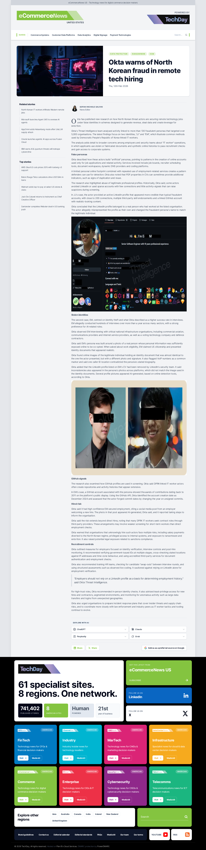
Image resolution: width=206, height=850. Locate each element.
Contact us (44, 834)
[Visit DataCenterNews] (162, 730)
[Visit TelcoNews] (162, 772)
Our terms (138, 834)
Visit (21, 758)
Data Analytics (84, 35)
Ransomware (138, 54)
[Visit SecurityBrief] (117, 772)
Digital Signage (100, 35)
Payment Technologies (120, 35)
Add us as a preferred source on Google (166, 648)
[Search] (186, 35)
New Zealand (112, 814)
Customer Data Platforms (63, 35)
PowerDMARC (103, 846)
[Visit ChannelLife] (73, 730)
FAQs (99, 834)
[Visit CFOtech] (28, 730)
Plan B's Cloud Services (66, 846)
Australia (65, 814)
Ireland (98, 814)
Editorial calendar (62, 834)
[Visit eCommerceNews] (28, 772)
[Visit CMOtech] (117, 730)
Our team (124, 834)
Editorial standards (83, 834)
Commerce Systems (40, 35)
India (88, 814)
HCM (152, 54)
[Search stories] (186, 817)
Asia (54, 814)
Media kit (36, 758)
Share (79, 648)
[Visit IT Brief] (73, 772)
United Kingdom (59, 820)
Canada (77, 814)
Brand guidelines (26, 834)
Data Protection (119, 54)
